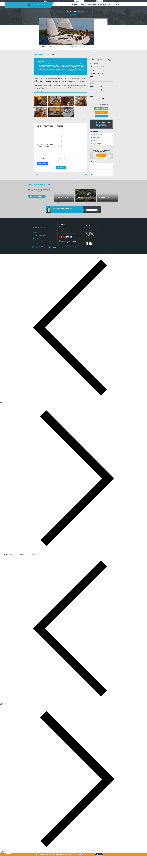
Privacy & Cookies (106, 252)
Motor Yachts (92, 4)
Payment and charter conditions (40, 235)
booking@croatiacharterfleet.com (93, 236)
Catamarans (83, 4)
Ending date (63, 139)
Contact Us (116, 4)
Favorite (84, 119)
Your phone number (65, 134)
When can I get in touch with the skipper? (102, 167)
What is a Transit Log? (97, 170)
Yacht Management (38, 233)
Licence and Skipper (97, 134)
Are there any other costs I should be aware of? (101, 174)
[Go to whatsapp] (2, 852)
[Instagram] (46, 1)
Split (102, 83)
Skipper (39, 146)
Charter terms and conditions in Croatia (41, 236)
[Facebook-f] (44, 1)
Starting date (40, 139)
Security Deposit (96, 137)
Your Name (39, 129)
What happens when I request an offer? (101, 164)
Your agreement (40, 157)
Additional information (42, 148)
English (77, 1)
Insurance (95, 140)
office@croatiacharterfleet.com (35, 1)
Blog (109, 4)
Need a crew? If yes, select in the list (45, 144)
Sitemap (111, 252)
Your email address (41, 134)
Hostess (44, 146)
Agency (34, 232)
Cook (48, 146)
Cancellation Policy (97, 143)
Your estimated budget (66, 144)
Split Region (82, 46)
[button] (97, 125)
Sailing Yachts (102, 4)
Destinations (73, 4)
